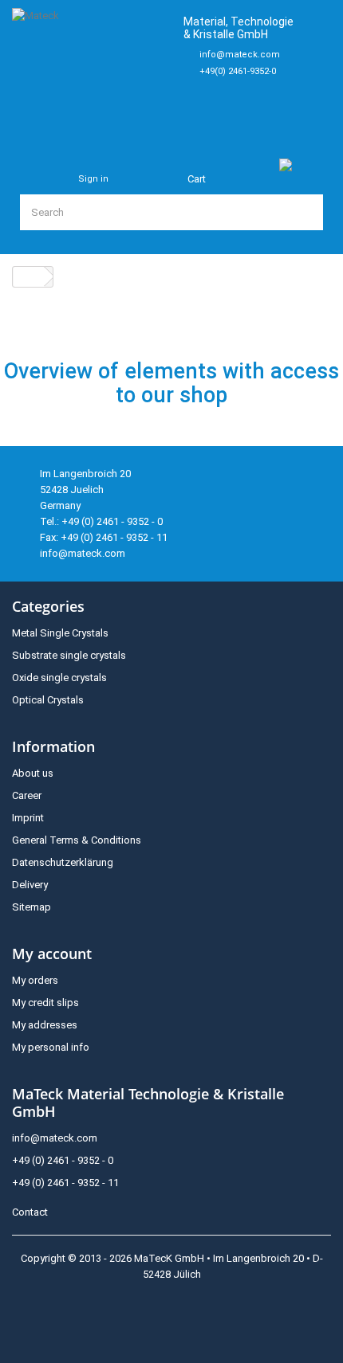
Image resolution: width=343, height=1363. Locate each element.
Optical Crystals (48, 700)
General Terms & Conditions (76, 840)
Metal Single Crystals (60, 633)
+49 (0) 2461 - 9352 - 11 (65, 1183)
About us (32, 773)
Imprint (28, 818)
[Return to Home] (29, 277)
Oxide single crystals (59, 677)
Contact (30, 1212)
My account (52, 953)
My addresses (44, 1025)
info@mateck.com (239, 54)
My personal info (50, 1047)
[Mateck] (91, 69)
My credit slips (45, 1003)
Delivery (30, 885)
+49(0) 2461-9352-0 (237, 71)
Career (26, 795)
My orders (35, 980)
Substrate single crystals (69, 655)
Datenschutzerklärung (62, 862)
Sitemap (31, 907)
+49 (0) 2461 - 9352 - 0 (62, 1160)
